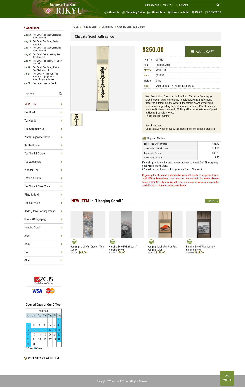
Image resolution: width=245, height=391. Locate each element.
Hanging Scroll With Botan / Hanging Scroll (123, 248)
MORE (211, 201)
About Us (113, 12)
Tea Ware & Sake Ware (37, 186)
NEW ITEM (30, 104)
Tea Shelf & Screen (35, 153)
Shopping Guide (135, 12)
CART (198, 12)
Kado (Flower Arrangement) (40, 211)
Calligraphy (107, 26)
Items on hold (180, 12)
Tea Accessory (32, 161)
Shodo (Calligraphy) (35, 219)
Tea (26, 252)
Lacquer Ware (32, 203)
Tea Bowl (29, 112)
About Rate (158, 12)
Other (27, 260)
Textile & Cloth (32, 178)
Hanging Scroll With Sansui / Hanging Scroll (200, 248)
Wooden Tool (31, 170)
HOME (76, 26)
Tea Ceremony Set (34, 129)
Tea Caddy (30, 120)
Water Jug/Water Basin (37, 137)
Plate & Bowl (31, 194)
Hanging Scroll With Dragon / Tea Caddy (87, 248)
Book (27, 244)
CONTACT (215, 12)
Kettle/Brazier (32, 145)
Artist (27, 235)
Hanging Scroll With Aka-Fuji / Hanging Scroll (162, 248)
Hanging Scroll (90, 26)
